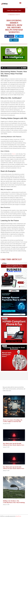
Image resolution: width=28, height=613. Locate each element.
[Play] (2, 68)
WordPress (18, 516)
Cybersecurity (14, 14)
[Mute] (21, 68)
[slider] (25, 67)
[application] (14, 67)
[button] (20, 2)
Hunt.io (13, 154)
